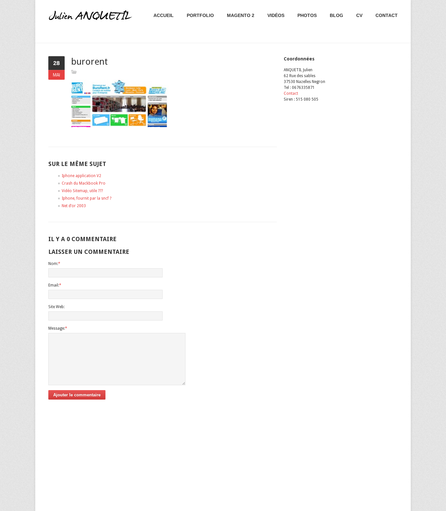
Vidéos (275, 15)
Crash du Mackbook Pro (83, 183)
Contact (386, 15)
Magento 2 (240, 15)
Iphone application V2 (81, 175)
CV (359, 15)
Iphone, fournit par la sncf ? (86, 198)
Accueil (163, 15)
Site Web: (56, 307)
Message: (57, 328)
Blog (336, 15)
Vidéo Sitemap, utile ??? (82, 191)
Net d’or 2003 (74, 206)
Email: (54, 285)
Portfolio (200, 15)
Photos (307, 15)
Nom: (54, 263)
